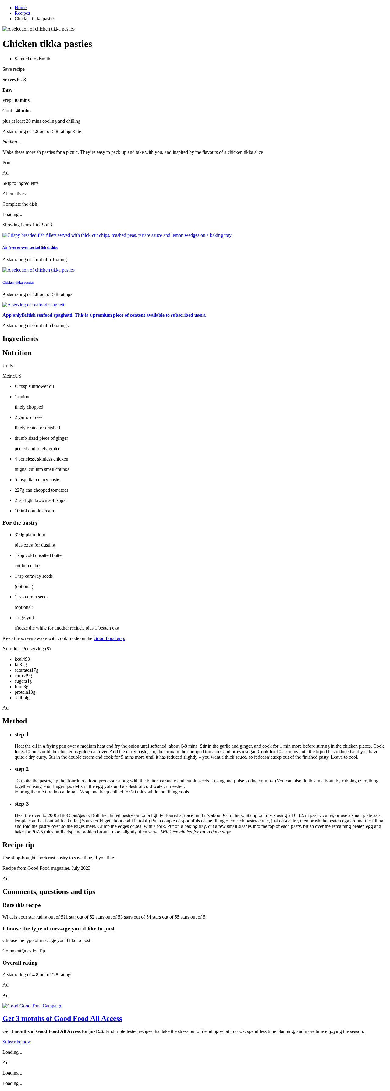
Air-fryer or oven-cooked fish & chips (30, 247)
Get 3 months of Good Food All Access (62, 1018)
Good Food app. (109, 638)
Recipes (22, 13)
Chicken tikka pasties (18, 282)
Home (21, 7)
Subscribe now (16, 1041)
